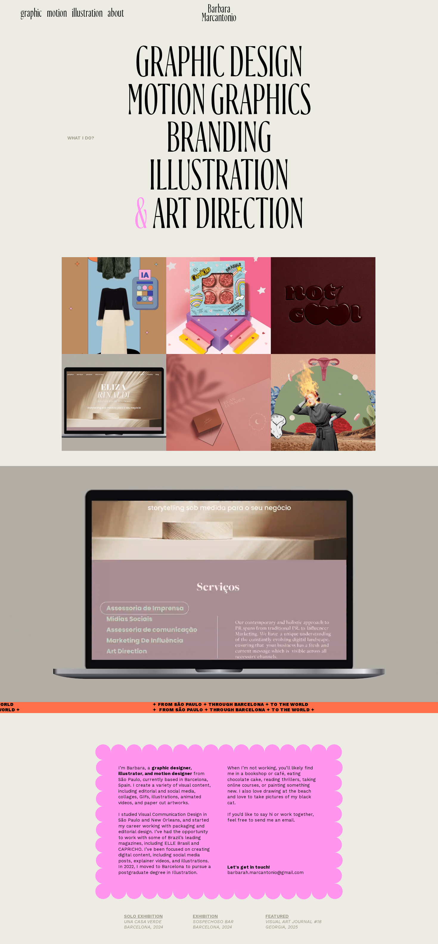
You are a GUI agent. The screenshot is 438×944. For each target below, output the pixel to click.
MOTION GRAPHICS (219, 100)
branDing (219, 138)
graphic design (219, 62)
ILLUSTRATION (219, 176)
